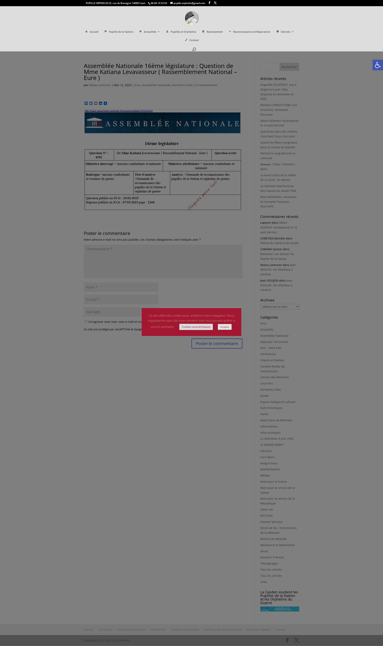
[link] (378, 65)
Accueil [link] (94, 31)
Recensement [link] (215, 31)
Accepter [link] (224, 326)
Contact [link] (194, 40)
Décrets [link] (285, 31)
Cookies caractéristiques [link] (196, 327)
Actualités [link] (150, 31)
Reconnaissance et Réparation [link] (251, 31)
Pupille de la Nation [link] (121, 31)
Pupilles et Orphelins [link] (183, 31)
